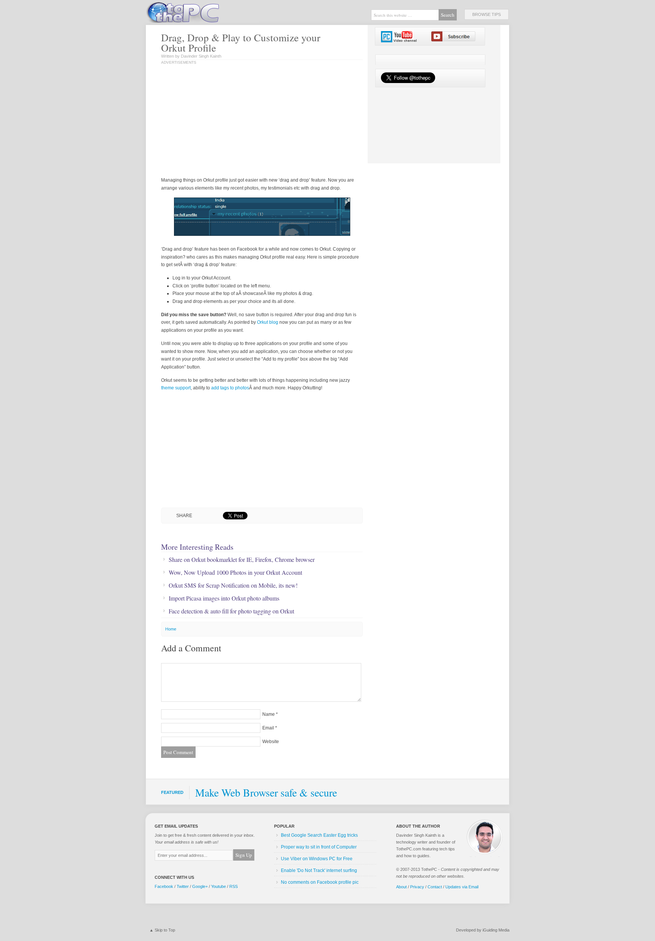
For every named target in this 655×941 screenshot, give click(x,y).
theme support (176, 388)
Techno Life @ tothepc (202, 11)
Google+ (200, 886)
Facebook (164, 886)
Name (268, 714)
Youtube (218, 886)
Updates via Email (461, 887)
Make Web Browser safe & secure (266, 792)
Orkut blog (267, 322)
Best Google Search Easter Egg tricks (319, 835)
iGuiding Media (496, 930)
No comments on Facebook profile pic (320, 882)
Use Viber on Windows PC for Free (317, 858)
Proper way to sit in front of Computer (319, 847)
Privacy (417, 887)
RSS (233, 886)
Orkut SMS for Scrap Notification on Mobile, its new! (233, 585)
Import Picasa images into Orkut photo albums (224, 598)
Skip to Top (165, 930)
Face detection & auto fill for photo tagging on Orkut (231, 611)
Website (270, 741)
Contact (435, 887)
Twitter (183, 886)
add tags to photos (230, 388)
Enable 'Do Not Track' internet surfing (319, 870)
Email (268, 728)
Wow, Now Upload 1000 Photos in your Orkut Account (235, 572)
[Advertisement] (240, 121)
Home (170, 629)
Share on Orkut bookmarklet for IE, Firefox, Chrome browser (242, 559)
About (401, 887)
